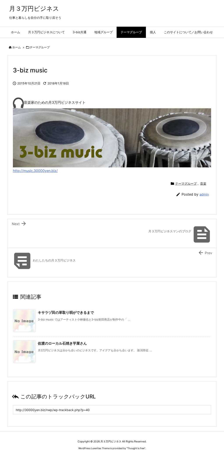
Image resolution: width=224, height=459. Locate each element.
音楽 (203, 183)
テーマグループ (40, 47)
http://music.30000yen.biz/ (35, 170)
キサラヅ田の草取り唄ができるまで (66, 312)
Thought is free (135, 448)
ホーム (16, 47)
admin (204, 194)
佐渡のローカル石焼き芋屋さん (62, 343)
